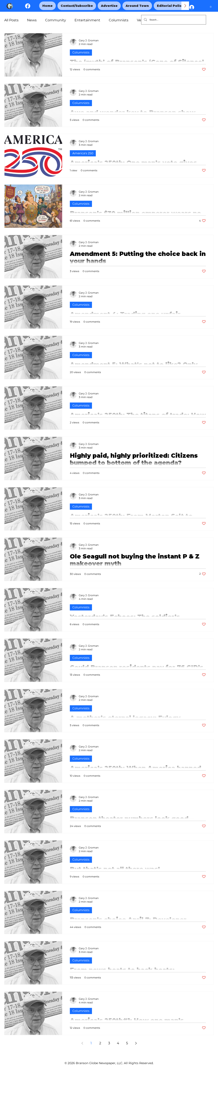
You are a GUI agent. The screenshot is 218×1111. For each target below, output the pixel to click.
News (32, 20)
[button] (210, 6)
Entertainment (87, 20)
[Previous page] (82, 1043)
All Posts (11, 20)
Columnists (118, 20)
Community (55, 20)
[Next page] (136, 1043)
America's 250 (82, 153)
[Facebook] (27, 6)
